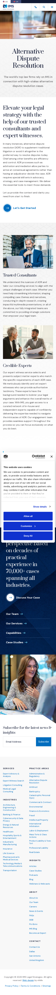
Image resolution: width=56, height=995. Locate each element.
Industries (10, 800)
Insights (35, 860)
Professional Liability (38, 848)
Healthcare (8, 831)
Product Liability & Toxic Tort (40, 842)
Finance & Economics (39, 811)
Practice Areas (39, 768)
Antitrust (33, 787)
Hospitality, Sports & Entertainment (12, 836)
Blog (31, 879)
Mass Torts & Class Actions (38, 835)
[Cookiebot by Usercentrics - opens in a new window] (33, 457)
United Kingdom (36, 960)
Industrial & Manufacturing (10, 843)
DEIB (31, 920)
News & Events (36, 911)
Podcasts (33, 875)
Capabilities (16, 633)
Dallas (32, 951)
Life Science (8, 853)
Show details (40, 506)
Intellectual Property (38, 820)
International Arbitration (35, 825)
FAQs (31, 915)
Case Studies (17, 642)
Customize (26, 526)
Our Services (16, 623)
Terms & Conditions (30, 985)
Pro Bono (33, 924)
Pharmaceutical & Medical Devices (11, 858)
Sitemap (47, 985)
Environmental (36, 806)
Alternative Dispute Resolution (38, 781)
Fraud (32, 815)
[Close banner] (51, 457)
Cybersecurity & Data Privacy (13, 819)
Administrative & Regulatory (37, 775)
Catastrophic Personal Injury (39, 796)
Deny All (28, 536)
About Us (33, 898)
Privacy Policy (12, 985)
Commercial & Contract (40, 802)
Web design (28, 980)
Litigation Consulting (12, 785)
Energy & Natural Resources (11, 826)
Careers (33, 906)
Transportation (10, 870)
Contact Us (34, 947)
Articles (32, 866)
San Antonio (35, 956)
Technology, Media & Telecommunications (12, 864)
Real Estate (34, 852)
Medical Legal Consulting (9, 790)
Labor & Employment (38, 830)
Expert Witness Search (13, 780)
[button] (44, 7)
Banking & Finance (11, 814)
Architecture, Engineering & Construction (9, 807)
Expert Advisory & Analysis (11, 775)
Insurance (7, 849)
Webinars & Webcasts (39, 884)
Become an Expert (37, 933)
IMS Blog (33, 928)
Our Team (14, 614)
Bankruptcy (34, 791)
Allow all (28, 516)
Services (8, 768)
